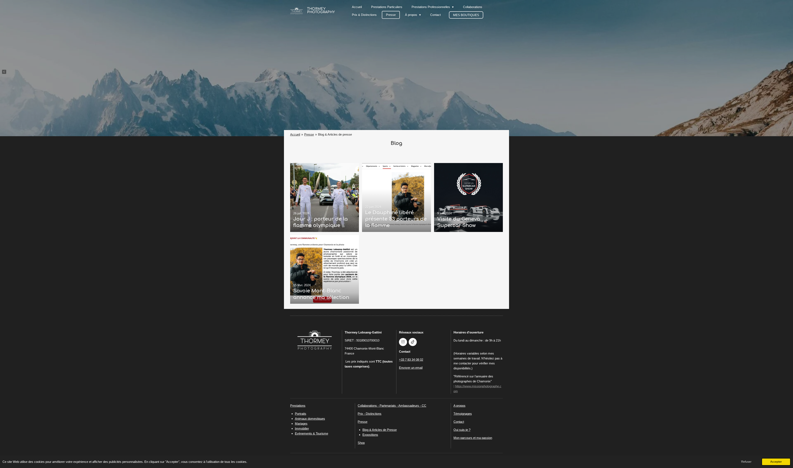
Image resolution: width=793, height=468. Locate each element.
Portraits (300, 413)
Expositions (370, 434)
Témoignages (462, 413)
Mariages (301, 423)
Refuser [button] (746, 461)
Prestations (297, 405)
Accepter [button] (776, 461)
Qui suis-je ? (461, 429)
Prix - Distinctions (369, 413)
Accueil (295, 134)
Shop (361, 442)
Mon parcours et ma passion (472, 438)
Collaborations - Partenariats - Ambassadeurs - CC (392, 405)
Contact (458, 421)
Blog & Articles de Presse (379, 429)
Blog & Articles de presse (335, 134)
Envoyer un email (411, 367)
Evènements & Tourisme (311, 433)
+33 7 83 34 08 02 (411, 359)
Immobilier (302, 428)
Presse (309, 134)
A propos (459, 405)
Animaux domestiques (310, 418)
